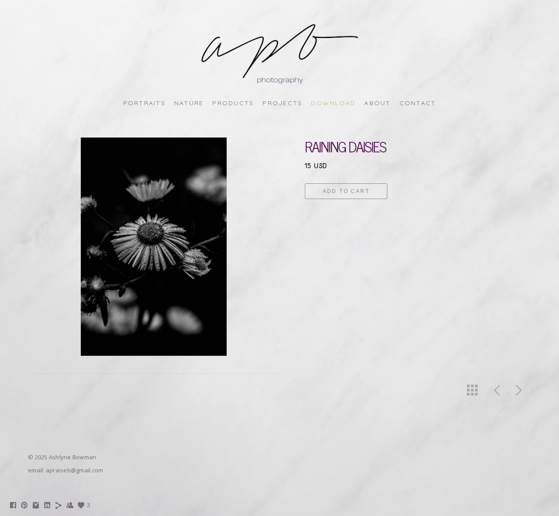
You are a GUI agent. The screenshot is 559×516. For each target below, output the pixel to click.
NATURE (189, 103)
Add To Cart (346, 191)
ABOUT (377, 103)
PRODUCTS (233, 103)
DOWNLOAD (333, 103)
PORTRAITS (144, 103)
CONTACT (418, 103)
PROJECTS (282, 103)
